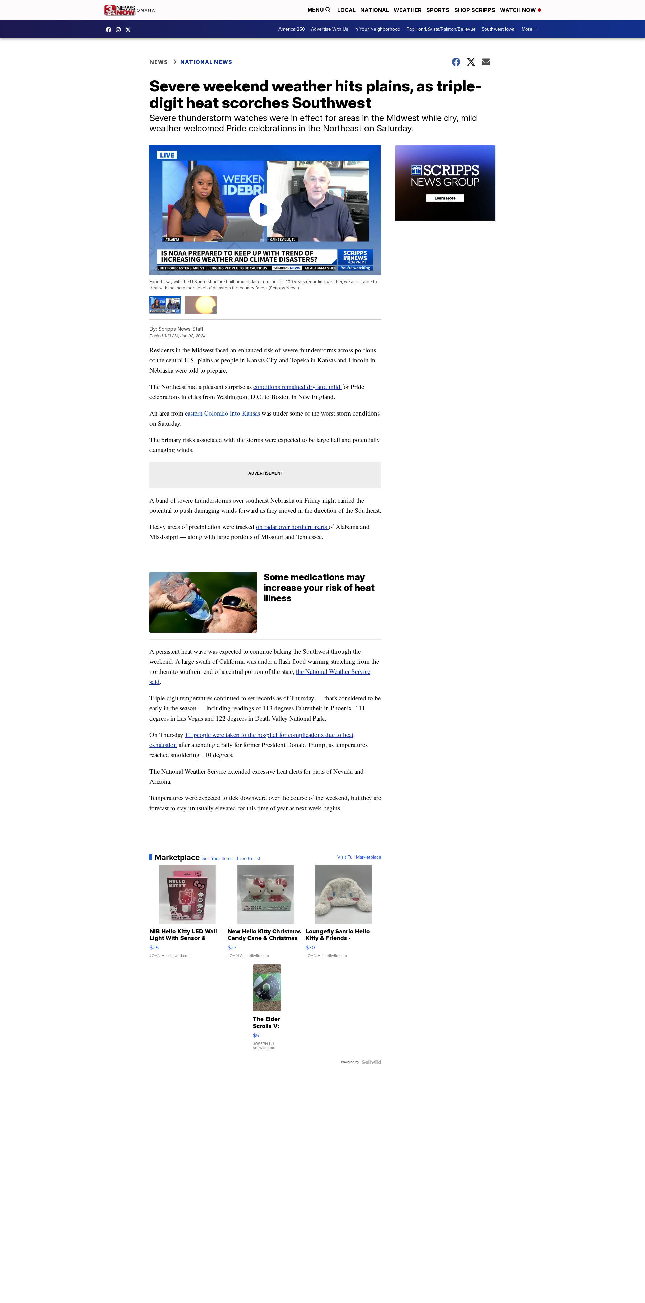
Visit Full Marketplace (359, 857)
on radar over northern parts (292, 526)
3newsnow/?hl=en (120, 29)
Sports (437, 10)
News (158, 62)
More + (529, 29)
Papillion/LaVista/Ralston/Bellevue (441, 29)
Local (346, 10)
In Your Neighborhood (377, 29)
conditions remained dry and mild (297, 386)
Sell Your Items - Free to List (231, 858)
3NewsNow (110, 29)
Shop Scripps (474, 10)
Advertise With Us (329, 29)
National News (206, 62)
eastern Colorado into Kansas (222, 413)
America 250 (291, 29)
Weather (408, 10)
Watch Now (519, 10)
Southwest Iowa (498, 29)
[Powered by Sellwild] (371, 1062)
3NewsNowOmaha (129, 29)
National (374, 10)
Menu (316, 10)
